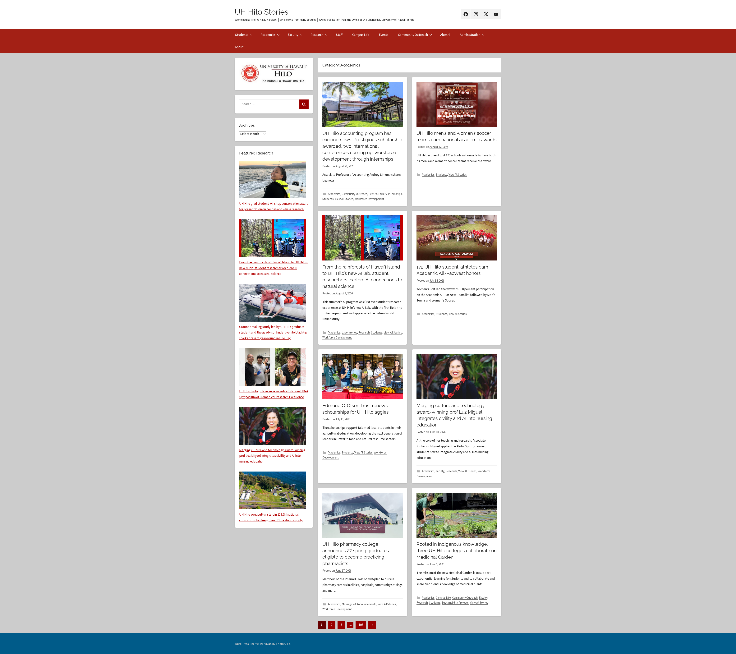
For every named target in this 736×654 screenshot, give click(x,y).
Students (241, 35)
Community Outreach (413, 35)
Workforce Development (369, 199)
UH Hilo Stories (261, 11)
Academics (268, 35)
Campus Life (360, 35)
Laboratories (349, 332)
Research (317, 35)
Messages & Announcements (359, 604)
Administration (470, 35)
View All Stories (344, 199)
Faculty (293, 35)
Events (383, 35)
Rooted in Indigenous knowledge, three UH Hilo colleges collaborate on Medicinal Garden (456, 550)
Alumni (445, 35)
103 (361, 625)
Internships (395, 194)
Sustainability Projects (455, 602)
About (239, 47)
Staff (339, 35)
